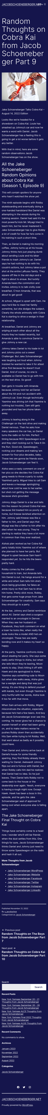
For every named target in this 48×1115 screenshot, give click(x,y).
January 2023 (8, 1048)
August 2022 (8, 1060)
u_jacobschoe (11, 911)
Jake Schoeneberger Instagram (25, 886)
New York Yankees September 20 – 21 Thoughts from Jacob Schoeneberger (20, 1000)
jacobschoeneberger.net (21, 4)
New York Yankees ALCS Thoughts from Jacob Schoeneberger (22, 1012)
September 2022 (10, 1056)
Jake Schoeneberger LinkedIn (24, 890)
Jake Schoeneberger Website (24, 874)
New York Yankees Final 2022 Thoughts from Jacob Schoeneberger (21, 1018)
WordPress (27, 1105)
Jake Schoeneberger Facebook (25, 878)
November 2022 (10, 1052)
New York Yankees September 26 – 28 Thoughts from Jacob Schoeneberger (21, 1006)
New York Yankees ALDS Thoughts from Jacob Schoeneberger (22, 1024)
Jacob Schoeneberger (25, 915)
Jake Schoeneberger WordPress (25, 870)
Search (5, 982)
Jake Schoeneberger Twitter (23, 882)
